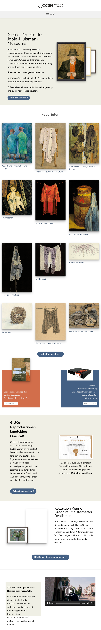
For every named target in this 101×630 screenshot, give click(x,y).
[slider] (68, 603)
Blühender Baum (76, 262)
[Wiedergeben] (48, 603)
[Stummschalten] (88, 603)
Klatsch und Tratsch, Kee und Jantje (14, 167)
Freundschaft (7, 218)
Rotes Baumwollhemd (45, 223)
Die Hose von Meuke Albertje (48, 343)
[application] (70, 591)
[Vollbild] (92, 603)
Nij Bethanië (40, 279)
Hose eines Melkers (10, 295)
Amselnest (6, 332)
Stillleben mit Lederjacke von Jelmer (82, 167)
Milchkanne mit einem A (79, 234)
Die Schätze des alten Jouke (81, 331)
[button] (50, 14)
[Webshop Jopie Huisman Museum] (50, 5)
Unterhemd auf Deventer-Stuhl (49, 172)
